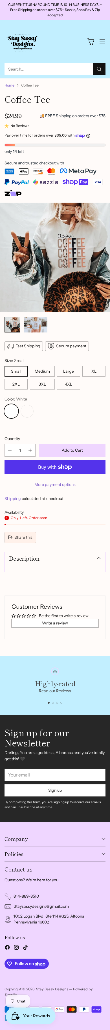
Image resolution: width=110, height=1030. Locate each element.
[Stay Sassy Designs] (23, 41)
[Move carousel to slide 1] (49, 703)
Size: (14, 360)
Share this (23, 537)
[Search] (99, 69)
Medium (42, 371)
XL (93, 371)
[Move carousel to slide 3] (57, 703)
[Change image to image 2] (35, 324)
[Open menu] (102, 41)
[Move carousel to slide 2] (53, 703)
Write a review (55, 623)
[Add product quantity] (30, 450)
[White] (11, 411)
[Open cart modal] (90, 41)
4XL (68, 384)
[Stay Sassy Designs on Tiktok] (25, 948)
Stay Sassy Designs (52, 989)
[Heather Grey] (27, 411)
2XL (16, 384)
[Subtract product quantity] (10, 450)
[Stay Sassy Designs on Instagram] (16, 948)
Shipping (13, 498)
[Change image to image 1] (12, 324)
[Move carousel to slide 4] (61, 703)
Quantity (12, 438)
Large (68, 371)
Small (16, 371)
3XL (42, 384)
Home (9, 85)
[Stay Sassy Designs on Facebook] (7, 948)
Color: (16, 399)
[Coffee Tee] (55, 257)
